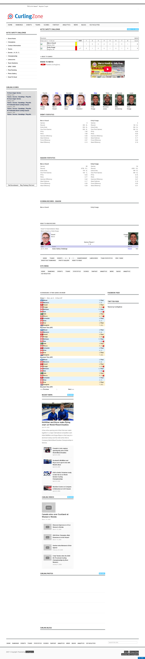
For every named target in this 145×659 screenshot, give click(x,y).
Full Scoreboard (13, 185)
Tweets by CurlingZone (115, 307)
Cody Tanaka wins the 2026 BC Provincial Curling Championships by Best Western (61, 559)
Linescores (11, 59)
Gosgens (46, 325)
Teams (37, 25)
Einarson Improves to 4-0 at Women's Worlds (61, 526)
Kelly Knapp (51, 47)
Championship (12, 56)
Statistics (77, 271)
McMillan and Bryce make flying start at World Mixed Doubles (56, 423)
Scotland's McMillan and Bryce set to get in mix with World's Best (61, 462)
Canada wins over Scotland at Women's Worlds (55, 515)
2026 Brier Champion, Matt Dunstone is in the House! (61, 536)
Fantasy (56, 25)
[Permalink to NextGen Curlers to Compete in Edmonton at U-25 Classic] (48, 488)
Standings (21, 97)
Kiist (44, 321)
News (76, 25)
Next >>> (71, 389)
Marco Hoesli (51, 43)
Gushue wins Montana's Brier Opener (62, 546)
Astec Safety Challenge (59, 249)
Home (10, 25)
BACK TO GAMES (47, 56)
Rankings (19, 25)
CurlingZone (30, 652)
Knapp (45, 307)
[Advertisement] (21, 149)
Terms (126, 652)
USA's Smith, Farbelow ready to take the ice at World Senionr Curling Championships (62, 475)
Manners (46, 303)
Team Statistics (13, 63)
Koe (44, 323)
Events (29, 25)
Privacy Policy (134, 652)
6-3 (137, 249)
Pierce (45, 316)
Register (41, 6)
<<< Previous (44, 389)
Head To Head (12, 77)
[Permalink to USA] (48, 473)
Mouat (45, 300)
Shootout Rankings (48, 260)
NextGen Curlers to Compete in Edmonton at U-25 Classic (62, 488)
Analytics (66, 25)
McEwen (46, 309)
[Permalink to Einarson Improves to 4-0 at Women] (48, 526)
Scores (46, 25)
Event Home (12, 38)
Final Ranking (12, 70)
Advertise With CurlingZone (130, 654)
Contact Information (14, 45)
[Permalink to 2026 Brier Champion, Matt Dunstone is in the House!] (48, 537)
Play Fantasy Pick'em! (27, 185)
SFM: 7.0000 (12, 66)
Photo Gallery (12, 73)
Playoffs (28, 97)
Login (46, 6)
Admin (136, 38)
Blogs (83, 25)
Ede (44, 312)
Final (102, 300)
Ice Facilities (95, 25)
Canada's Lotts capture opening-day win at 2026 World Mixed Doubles (60, 450)
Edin (44, 314)
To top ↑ (141, 658)
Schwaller (46, 318)
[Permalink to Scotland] (48, 461)
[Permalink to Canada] (48, 449)
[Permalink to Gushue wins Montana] (48, 547)
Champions (11, 42)
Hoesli (45, 305)
